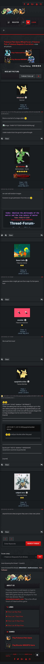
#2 (42, 189)
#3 (42, 277)
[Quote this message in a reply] (41, 138)
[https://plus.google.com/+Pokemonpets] (32, 4)
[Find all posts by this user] (2, 138)
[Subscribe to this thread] (39, 76)
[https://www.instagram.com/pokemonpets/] (41, 4)
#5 (42, 396)
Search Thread (33, 543)
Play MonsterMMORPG (19, 59)
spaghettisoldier (9, 397)
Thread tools (26, 76)
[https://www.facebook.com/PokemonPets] (24, 4)
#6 (42, 509)
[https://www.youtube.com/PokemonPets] (37, 4)
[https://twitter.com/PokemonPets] (28, 4)
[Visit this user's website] (1, 235)
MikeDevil (5, 113)
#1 (42, 112)
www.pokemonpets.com (15, 599)
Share (7, 138)
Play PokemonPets (18, 53)
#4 (42, 337)
